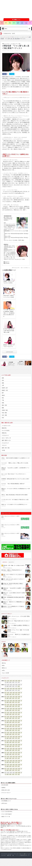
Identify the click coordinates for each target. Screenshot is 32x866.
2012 (2, 736)
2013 (2, 732)
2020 (2, 704)
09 (9, 694)
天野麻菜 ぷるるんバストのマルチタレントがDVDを (8, 282)
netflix (3, 670)
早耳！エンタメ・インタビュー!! (13, 50)
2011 (2, 740)
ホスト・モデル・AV (6, 438)
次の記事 (21, 361)
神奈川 (3, 395)
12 (18, 686)
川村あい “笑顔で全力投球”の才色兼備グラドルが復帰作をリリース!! (15, 458)
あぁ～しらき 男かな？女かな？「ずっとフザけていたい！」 (13, 473)
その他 (3, 450)
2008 (2, 752)
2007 (2, 756)
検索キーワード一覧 (6, 816)
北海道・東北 (5, 410)
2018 (2, 712)
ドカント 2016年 (5, 673)
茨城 (3, 402)
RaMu (3, 665)
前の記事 (11, 362)
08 (7, 694)
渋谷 (3, 380)
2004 (2, 768)
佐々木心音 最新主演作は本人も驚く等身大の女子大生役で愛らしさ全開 (8, 330)
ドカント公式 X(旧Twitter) (7, 811)
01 (4, 680)
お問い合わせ (4, 803)
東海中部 (10, 23)
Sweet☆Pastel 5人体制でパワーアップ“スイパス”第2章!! (8, 296)
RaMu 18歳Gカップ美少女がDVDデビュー (12, 570)
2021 (2, 700)
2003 (2, 772)
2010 (2, 744)
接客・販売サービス (6, 440)
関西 (14, 22)
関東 (6, 22)
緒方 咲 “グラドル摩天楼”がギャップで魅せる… (13, 606)
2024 (2, 688)
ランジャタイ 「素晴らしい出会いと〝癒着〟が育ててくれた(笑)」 (15, 462)
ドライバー (4, 445)
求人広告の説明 (5, 784)
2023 (2, 692)
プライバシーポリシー (6, 792)
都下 (3, 392)
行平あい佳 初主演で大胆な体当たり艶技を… (13, 583)
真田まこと (4, 668)
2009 (2, 748)
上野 (3, 385)
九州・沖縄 (4, 415)
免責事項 (3, 787)
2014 (2, 728)
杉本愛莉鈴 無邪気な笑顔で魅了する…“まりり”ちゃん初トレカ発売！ (15, 478)
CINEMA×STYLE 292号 (9, 33)
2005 (2, 764)
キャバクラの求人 (6, 430)
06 (18, 680)
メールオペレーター (6, 425)
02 (7, 680)
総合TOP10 (11, 562)
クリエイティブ (5, 443)
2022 (2, 696)
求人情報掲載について (6, 800)
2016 (2, 720)
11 (15, 694)
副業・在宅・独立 (6, 447)
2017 (2, 716)
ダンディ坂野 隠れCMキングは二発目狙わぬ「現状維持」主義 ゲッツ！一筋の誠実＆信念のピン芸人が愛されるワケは (9, 313)
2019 (2, 708)
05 (15, 680)
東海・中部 (4, 405)
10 (12, 694)
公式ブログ (7, 261)
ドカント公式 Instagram (7, 814)
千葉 (3, 400)
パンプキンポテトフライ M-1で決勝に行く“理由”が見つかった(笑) (14, 499)
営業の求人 (4, 433)
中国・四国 (4, 412)
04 (13, 680)
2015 (2, 724)
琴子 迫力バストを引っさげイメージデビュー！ (14, 579)
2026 (2, 680)
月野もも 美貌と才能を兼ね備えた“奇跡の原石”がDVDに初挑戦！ (14, 494)
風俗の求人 (4, 428)
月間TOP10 (4, 562)
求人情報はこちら (16, 19)
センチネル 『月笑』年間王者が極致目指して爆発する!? (12, 483)
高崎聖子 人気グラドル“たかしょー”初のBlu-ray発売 (20, 364)
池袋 (3, 383)
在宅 (3, 417)
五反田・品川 (5, 387)
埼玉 (3, 397)
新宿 (3, 378)
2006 (2, 760)
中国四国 (22, 23)
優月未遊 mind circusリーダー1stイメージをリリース (8, 345)
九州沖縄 (26, 23)
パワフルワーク (5, 435)
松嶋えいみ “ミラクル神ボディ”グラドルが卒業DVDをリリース (14, 504)
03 (10, 680)
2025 (2, 684)
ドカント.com (22, 854)
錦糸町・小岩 (5, 390)
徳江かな (4, 663)
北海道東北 (18, 23)
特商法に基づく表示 (6, 790)
